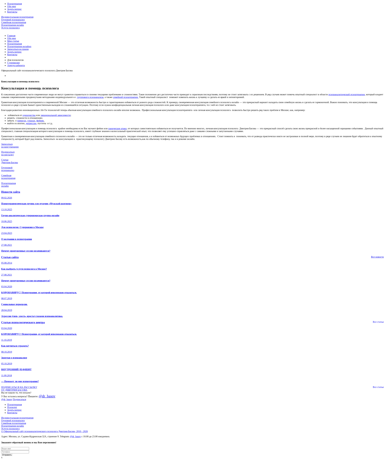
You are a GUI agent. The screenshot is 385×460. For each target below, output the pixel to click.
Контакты (12, 12)
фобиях (40, 120)
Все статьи (378, 322)
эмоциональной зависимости (56, 115)
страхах (31, 120)
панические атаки (117, 128)
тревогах (21, 120)
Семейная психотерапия (13, 22)
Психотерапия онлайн (12, 25)
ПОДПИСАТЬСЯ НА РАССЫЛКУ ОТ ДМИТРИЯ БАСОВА (19, 388)
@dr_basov (47, 396)
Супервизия (13, 62)
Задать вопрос (14, 9)
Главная (11, 35)
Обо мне (11, 6)
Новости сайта (10, 191)
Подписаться (19, 399)
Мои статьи (13, 41)
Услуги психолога (10, 27)
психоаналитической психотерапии (346, 94)
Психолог (12, 407)
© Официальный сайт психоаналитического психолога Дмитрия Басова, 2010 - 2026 (44, 431)
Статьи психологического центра (23, 322)
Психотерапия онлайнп (19, 46)
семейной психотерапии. (126, 97)
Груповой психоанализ (13, 19)
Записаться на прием (18, 49)
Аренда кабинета (16, 65)
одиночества (29, 115)
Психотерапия (14, 3)
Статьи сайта (10, 257)
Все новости (377, 257)
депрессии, (31, 123)
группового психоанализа (90, 97)
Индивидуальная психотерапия (17, 17)
